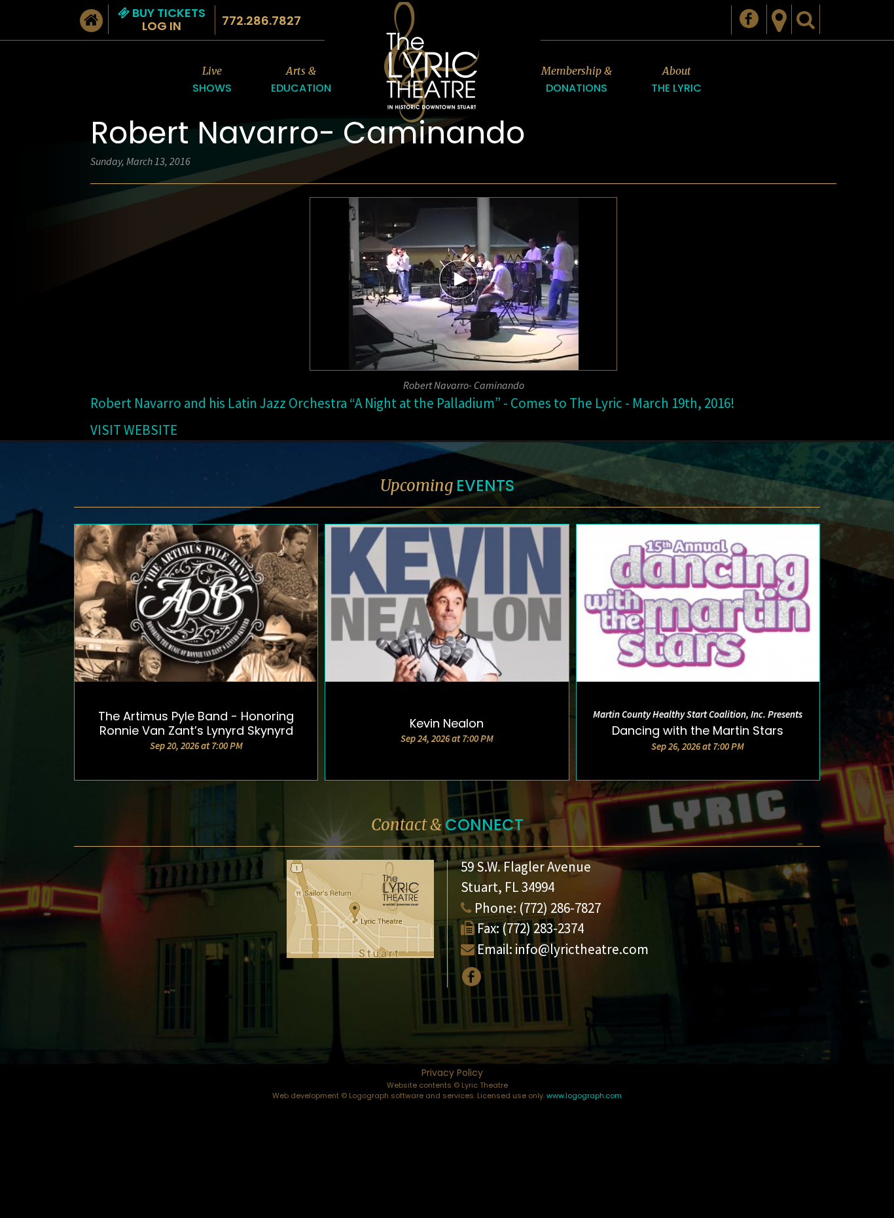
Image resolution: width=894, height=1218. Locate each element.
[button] (458, 279)
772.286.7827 (261, 20)
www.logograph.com (584, 1095)
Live (212, 80)
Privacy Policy (452, 1072)
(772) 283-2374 (543, 928)
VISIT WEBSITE (133, 430)
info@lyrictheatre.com (582, 949)
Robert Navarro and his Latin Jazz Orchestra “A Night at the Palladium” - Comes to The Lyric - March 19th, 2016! (412, 403)
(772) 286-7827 (560, 908)
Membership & (576, 80)
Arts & (301, 80)
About (676, 80)
